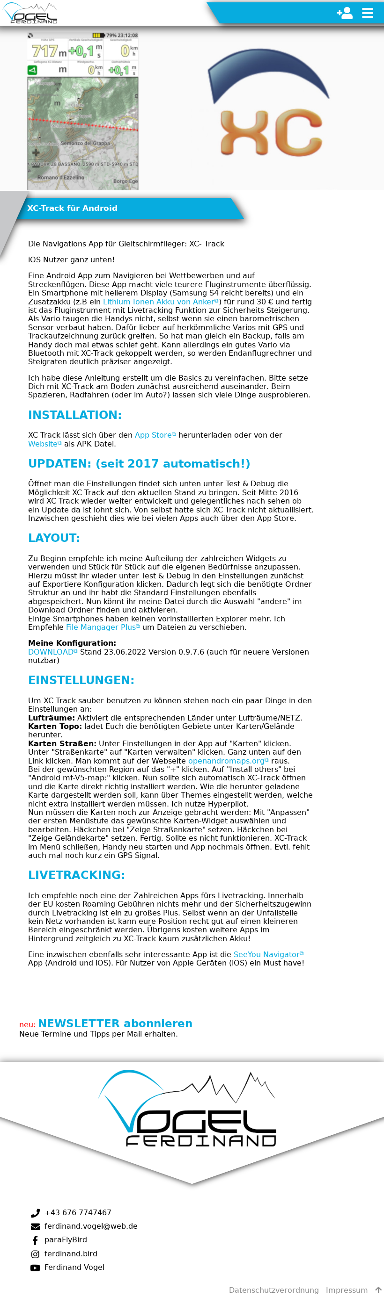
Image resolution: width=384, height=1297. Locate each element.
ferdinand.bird (69, 1253)
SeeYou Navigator (267, 954)
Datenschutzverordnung (274, 1290)
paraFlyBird (64, 1239)
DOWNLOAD (51, 652)
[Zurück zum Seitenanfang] (378, 1290)
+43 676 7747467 (76, 1212)
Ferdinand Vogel (73, 1267)
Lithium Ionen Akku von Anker (158, 301)
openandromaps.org (226, 761)
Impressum (347, 1290)
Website (43, 444)
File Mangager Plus (101, 627)
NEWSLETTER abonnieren (115, 1023)
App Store (153, 435)
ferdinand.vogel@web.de (90, 1226)
